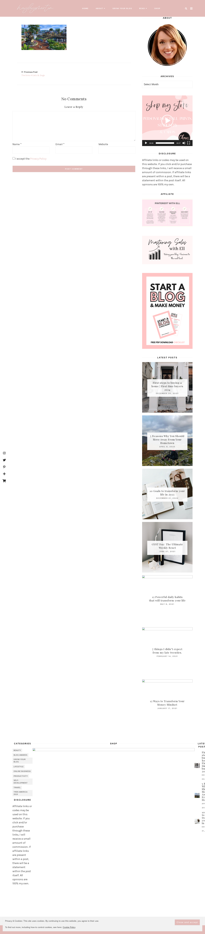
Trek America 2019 (20, 793)
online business (22, 771)
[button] (167, 121)
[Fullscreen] (188, 143)
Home (85, 8)
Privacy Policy (38, 158)
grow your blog (122, 8)
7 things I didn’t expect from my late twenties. (167, 650)
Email (60, 144)
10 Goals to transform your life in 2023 (167, 492)
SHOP (157, 8)
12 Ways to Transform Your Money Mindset (167, 702)
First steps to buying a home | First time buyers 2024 (167, 386)
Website (103, 144)
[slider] (165, 143)
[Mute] (183, 143)
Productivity (21, 776)
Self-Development (21, 781)
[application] (167, 120)
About (99, 8)
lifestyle (19, 766)
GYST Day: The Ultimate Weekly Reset (167, 546)
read (142, 8)
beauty (17, 750)
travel (17, 787)
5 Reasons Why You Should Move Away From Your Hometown (167, 439)
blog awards (20, 755)
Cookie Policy (69, 927)
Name (16, 144)
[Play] (146, 143)
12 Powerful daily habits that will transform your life (167, 598)
